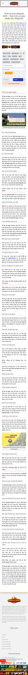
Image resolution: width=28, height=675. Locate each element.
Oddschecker (12, 258)
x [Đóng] (2, 660)
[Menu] (3, 3)
